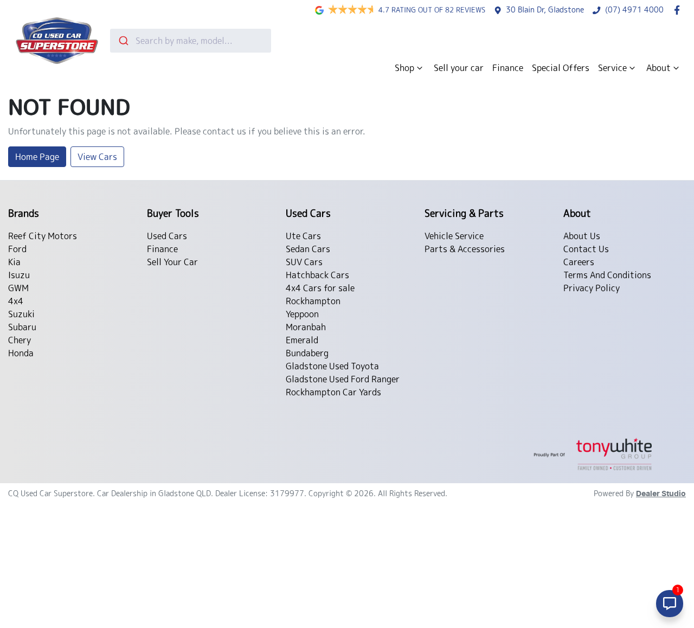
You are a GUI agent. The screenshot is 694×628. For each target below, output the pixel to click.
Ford (17, 249)
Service (612, 68)
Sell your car (459, 68)
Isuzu (19, 275)
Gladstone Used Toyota (332, 366)
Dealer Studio (661, 494)
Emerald (302, 340)
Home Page (37, 157)
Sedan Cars (308, 249)
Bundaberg (307, 353)
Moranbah (306, 327)
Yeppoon (302, 314)
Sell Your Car (172, 262)
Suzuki (21, 314)
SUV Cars (304, 262)
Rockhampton (313, 301)
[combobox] (190, 41)
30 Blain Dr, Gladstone (545, 9)
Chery (19, 340)
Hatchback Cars (317, 275)
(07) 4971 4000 (634, 9)
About (658, 68)
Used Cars (167, 236)
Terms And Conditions (607, 275)
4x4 (15, 301)
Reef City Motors (42, 236)
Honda (21, 353)
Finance (507, 68)
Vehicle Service (454, 236)
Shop (404, 68)
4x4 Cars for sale (320, 288)
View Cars (97, 157)
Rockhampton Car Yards (333, 392)
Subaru (22, 327)
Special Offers (560, 68)
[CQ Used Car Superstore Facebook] (679, 10)
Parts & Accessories (465, 249)
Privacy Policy (591, 288)
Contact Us (586, 249)
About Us (581, 236)
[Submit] (123, 41)
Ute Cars (303, 236)
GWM (18, 288)
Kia (14, 262)
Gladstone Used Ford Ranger (343, 379)
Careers (578, 262)
